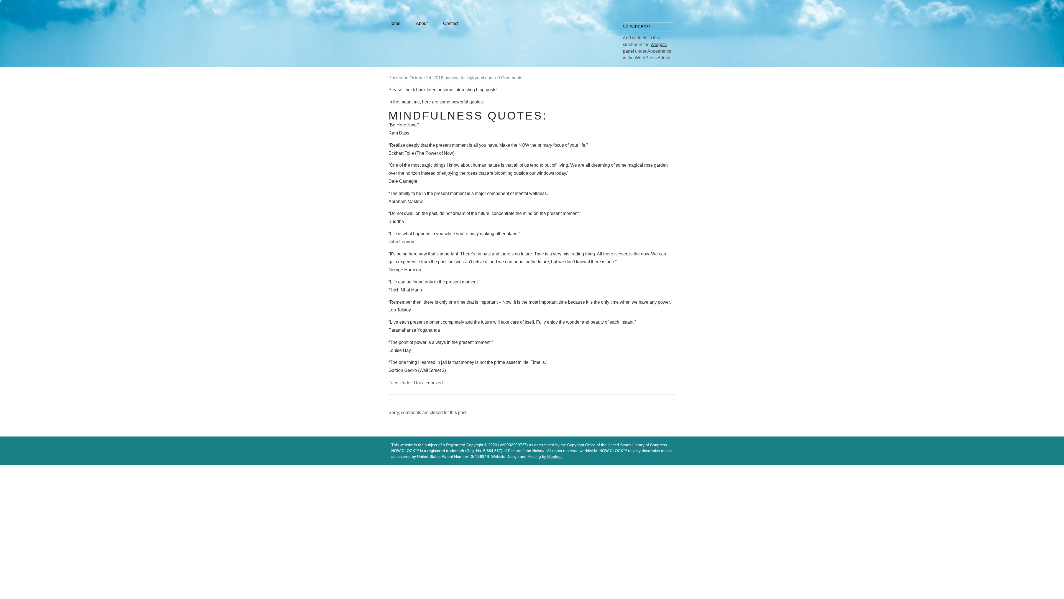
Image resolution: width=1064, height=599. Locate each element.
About (422, 23)
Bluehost (554, 456)
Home (394, 23)
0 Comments (509, 77)
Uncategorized (428, 382)
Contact (450, 23)
